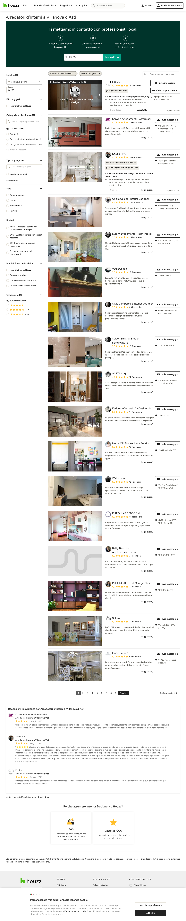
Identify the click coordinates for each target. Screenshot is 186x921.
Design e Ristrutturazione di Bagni (25, 139)
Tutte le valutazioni (18, 300)
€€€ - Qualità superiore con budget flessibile (26, 236)
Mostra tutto (12, 180)
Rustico (13, 211)
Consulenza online (18, 275)
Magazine (65, 5)
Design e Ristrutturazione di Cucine (26, 144)
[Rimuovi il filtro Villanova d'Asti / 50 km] (75, 73)
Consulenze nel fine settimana (23, 285)
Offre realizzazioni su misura (23, 280)
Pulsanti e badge (100, 885)
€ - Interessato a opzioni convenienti (21, 252)
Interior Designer (17, 129)
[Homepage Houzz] (31, 880)
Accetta (150, 912)
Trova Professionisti (44, 5)
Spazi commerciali (18, 174)
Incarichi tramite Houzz (20, 106)
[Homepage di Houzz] (11, 5)
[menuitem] (27, 5)
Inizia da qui (112, 57)
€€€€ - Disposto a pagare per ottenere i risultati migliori (23, 228)
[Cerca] (94, 5)
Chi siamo (61, 885)
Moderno (14, 200)
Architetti (14, 134)
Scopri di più (43, 797)
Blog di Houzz (140, 885)
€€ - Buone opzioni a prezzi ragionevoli (22, 244)
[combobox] (108, 5)
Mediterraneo (16, 205)
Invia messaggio (167, 83)
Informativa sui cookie (76, 911)
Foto (25, 5)
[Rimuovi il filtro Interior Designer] (99, 73)
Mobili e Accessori (18, 149)
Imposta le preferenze (150, 905)
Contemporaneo (17, 195)
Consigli (80, 5)
